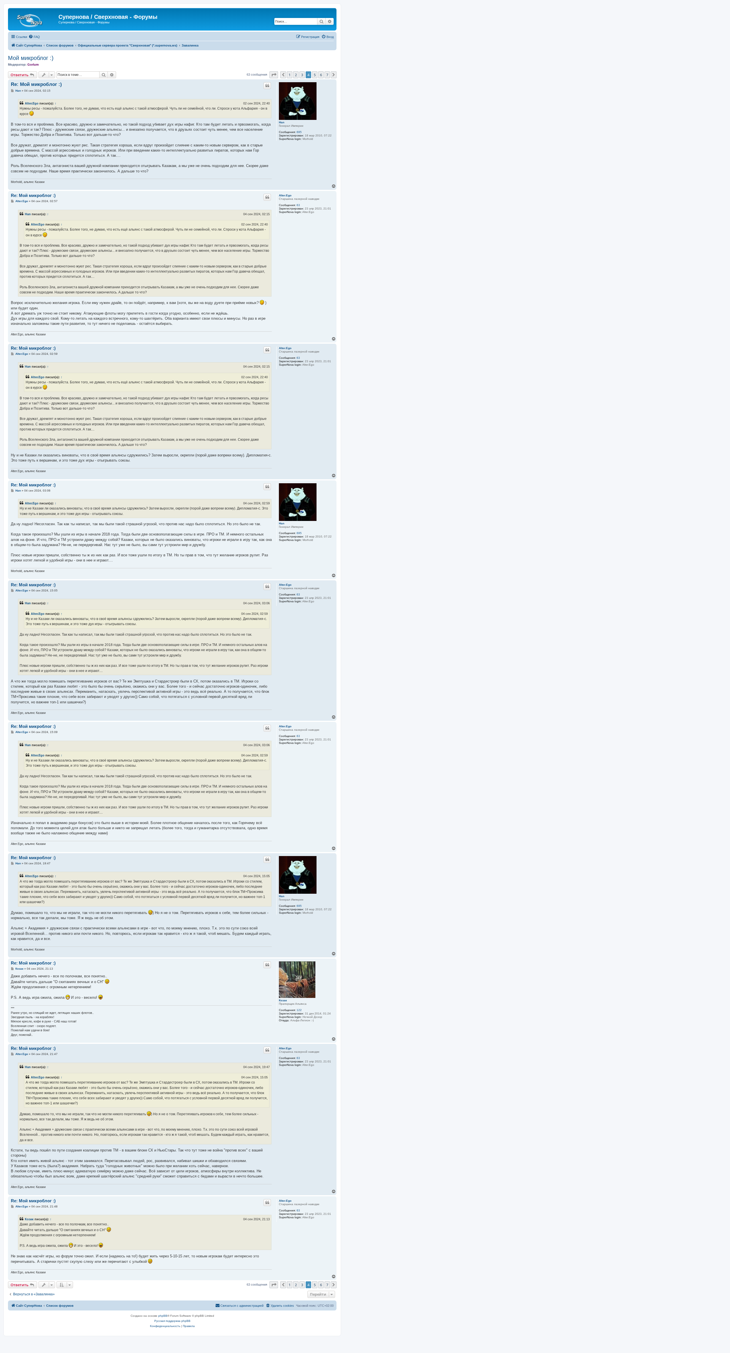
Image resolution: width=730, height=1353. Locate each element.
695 (299, 132)
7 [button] (327, 74)
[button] (273, 74)
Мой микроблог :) (31, 58)
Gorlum (33, 64)
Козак (283, 1000)
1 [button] (290, 74)
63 (298, 205)
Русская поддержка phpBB (172, 1320)
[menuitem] (34, 36)
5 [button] (315, 74)
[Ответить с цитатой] (267, 85)
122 (299, 1010)
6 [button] (321, 74)
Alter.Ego (31, 103)
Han (281, 122)
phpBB (162, 1315)
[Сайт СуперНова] (33, 18)
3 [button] (302, 74)
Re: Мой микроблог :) (36, 84)
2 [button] (296, 74)
